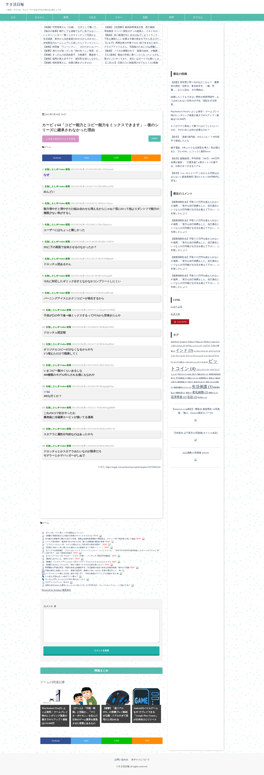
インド (184, 350)
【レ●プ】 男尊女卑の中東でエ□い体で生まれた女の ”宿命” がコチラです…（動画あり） (133, 43)
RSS (146, 158)
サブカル (198, 17)
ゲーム (47, 147)
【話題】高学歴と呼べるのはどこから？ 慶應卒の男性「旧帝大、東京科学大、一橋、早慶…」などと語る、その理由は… (195, 86)
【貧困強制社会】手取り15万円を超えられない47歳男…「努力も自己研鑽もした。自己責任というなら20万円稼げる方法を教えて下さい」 (195, 206)
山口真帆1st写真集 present (196, 452)
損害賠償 (203, 378)
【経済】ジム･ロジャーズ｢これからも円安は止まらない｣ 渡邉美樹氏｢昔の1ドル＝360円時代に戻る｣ (195, 177)
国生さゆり (202, 374)
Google (184, 342)
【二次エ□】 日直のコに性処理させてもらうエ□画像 (131, 62)
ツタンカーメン (192, 362)
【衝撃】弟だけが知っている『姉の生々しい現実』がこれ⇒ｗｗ (72, 51)
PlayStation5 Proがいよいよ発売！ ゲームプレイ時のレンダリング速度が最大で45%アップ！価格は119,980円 (195, 115)
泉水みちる (199, 382)
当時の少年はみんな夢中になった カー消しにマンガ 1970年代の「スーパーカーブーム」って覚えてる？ (87, 585)
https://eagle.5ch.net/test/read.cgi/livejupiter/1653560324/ (133, 467)
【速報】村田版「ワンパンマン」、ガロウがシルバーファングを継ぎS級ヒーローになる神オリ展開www (72, 47)
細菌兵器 (180, 393)
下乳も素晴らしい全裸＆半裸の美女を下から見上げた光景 (133, 39)
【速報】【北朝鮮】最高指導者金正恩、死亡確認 (129, 27)
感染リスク (192, 378)
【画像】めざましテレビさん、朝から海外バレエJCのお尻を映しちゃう (74, 565)
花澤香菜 (179, 397)
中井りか (182, 374)
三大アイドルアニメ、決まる (57, 582)
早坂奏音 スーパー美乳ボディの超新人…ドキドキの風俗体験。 (133, 31)
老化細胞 (200, 392)
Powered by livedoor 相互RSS (56, 590)
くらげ (206, 345)
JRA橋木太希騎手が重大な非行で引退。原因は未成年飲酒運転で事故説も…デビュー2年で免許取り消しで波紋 (90, 539)
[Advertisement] (101, 88)
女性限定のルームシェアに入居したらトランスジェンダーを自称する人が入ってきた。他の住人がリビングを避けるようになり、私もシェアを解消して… (72, 43)
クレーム (180, 355)
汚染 (190, 382)
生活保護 (202, 387)
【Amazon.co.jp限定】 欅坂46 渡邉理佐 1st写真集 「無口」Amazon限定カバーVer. (196, 411)
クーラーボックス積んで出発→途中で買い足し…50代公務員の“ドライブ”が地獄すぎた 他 (82, 573)
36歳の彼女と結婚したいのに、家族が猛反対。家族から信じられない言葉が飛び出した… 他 (83, 570)
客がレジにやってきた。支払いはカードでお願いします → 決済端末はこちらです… (133, 59)
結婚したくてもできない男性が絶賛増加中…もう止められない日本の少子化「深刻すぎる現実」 (195, 101)
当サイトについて (140, 759)
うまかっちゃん (178, 345)
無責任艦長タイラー (182, 387)
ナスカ (204, 362)
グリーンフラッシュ (194, 355)
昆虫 (212, 378)
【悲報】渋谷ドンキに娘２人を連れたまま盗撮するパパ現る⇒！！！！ (74, 547)
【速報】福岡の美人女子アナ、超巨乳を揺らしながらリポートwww (72, 59)
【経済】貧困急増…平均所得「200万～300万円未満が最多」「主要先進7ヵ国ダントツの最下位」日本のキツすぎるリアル (195, 162)
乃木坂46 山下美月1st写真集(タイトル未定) (196, 433)
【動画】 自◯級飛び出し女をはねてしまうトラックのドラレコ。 (133, 35)
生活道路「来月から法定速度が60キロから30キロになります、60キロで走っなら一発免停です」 (72, 39)
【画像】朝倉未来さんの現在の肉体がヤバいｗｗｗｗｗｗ (69, 536)
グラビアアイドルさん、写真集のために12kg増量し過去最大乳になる (133, 47)
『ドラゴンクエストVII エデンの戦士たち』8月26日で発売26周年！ (73, 544)
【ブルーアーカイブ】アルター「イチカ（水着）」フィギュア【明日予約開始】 (78, 556)
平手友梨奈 (181, 378)
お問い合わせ (121, 759)
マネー (118, 17)
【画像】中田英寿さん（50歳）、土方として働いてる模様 (72, 27)
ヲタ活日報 (14, 4)
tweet (86, 158)
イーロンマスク (201, 351)
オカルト (39, 17)
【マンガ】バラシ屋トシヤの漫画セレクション (64, 533)
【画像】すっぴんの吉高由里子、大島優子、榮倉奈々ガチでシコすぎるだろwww (72, 55)
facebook (57, 158)
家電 (65, 17)
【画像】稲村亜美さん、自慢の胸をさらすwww (67, 62)
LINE (116, 158)
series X (215, 342)
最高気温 (182, 382)
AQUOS (175, 342)
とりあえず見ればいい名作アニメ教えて (61, 576)
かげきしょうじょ (194, 345)
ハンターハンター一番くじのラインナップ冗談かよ (69, 35)
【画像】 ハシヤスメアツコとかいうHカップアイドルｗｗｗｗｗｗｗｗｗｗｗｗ (78, 562)
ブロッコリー (202, 369)
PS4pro (199, 342)
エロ (13, 17)
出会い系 (192, 374)
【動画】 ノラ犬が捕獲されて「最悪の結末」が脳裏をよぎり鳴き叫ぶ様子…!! (133, 51)
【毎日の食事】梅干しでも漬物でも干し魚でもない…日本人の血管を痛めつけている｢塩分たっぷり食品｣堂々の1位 (72, 31)
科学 (171, 17)
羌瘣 (189, 393)
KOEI (191, 342)
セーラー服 (179, 362)
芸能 (145, 17)
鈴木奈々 (202, 397)
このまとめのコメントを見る (60, 139)
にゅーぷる (176, 306)
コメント (49, 606)
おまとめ (175, 314)
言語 (192, 397)
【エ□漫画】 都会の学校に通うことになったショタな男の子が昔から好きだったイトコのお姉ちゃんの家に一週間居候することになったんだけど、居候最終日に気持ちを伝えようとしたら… (133, 55)
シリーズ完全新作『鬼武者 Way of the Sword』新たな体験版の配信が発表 (75, 542)
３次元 (92, 17)
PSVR (207, 342)
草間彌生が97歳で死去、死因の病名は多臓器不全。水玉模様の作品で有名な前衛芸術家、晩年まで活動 (87, 567)
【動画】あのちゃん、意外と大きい (59, 559)
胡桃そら (213, 393)
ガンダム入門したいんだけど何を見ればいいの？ (65, 579)
